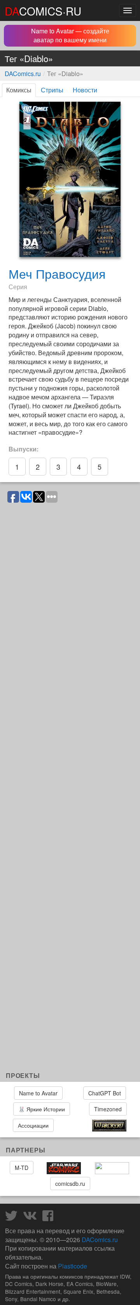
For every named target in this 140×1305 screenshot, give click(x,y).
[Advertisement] (70, 986)
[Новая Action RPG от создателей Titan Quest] (73, 1125)
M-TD (21, 1167)
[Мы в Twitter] (13, 1217)
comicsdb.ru (70, 1183)
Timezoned (108, 1109)
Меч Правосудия (57, 273)
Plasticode (72, 1266)
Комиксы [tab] (19, 89)
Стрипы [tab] (52, 89)
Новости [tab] (85, 89)
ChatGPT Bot (104, 1093)
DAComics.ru (23, 73)
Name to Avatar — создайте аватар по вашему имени (70, 35)
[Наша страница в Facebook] (49, 1217)
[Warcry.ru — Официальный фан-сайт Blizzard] (109, 1126)
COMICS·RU (43, 11)
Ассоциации (33, 1125)
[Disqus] (70, 605)
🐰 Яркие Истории (41, 1109)
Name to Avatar (38, 1093)
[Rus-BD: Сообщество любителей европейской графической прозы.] (112, 1168)
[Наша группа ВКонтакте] (32, 1217)
